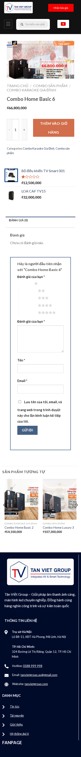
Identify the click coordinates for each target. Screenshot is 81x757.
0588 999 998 (32, 666)
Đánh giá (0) (18, 220)
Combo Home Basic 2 (19, 527)
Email (22, 381)
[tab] (40, 220)
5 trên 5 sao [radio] (28, 312)
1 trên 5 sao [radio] (24, 283)
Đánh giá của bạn (31, 277)
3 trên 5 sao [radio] (28, 298)
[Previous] (4, 514)
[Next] (76, 514)
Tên (21, 360)
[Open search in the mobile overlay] (42, 24)
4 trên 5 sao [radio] (28, 305)
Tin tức (14, 706)
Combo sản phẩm (50, 85)
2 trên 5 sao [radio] (28, 290)
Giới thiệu (16, 724)
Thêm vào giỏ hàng (54, 127)
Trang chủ (17, 85)
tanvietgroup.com (36, 684)
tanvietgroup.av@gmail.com (38, 675)
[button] (8, 24)
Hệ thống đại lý (19, 734)
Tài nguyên (17, 715)
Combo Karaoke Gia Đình (31, 90)
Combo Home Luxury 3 (58, 527)
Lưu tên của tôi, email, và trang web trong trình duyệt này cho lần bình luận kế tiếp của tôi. (39, 411)
